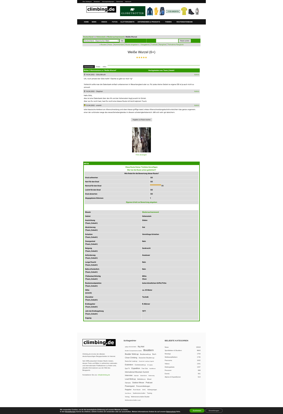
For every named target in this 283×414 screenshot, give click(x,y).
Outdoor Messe (138, 383)
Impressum (128, 1)
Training (149, 393)
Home (86, 22)
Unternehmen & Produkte (149, 22)
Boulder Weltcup (132, 354)
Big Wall (141, 347)
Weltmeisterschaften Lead (133, 400)
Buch (154, 354)
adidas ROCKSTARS (130, 346)
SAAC (144, 389)
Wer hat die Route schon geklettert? (141, 170)
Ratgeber (128, 389)
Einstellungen (70, 411)
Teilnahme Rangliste (176, 44)
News (94, 22)
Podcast (149, 383)
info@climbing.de (104, 375)
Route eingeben (131, 44)
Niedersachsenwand (115, 37)
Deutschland (88, 37)
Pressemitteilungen (143, 386)
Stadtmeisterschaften (139, 393)
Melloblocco (141, 379)
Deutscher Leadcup (131, 361)
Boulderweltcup (145, 354)
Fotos (114, 22)
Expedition (135, 368)
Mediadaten (97, 1)
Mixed (149, 379)
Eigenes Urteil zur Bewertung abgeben (141, 202)
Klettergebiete (127, 22)
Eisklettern (129, 365)
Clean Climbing (131, 358)
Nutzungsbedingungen (108, 1)
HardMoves (152, 368)
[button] (198, 22)
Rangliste (162, 44)
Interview (128, 375)
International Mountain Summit (137, 372)
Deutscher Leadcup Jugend (146, 361)
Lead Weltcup (130, 379)
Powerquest (130, 386)
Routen (103, 44)
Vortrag (127, 397)
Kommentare (119, 44)
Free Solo (145, 368)
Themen (168, 22)
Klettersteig (151, 375)
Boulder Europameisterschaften (133, 350)
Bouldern (148, 350)
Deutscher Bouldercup (146, 358)
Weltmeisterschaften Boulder (140, 397)
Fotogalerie (145, 44)
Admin (196, 75)
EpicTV (127, 368)
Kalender (136, 375)
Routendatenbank (185, 22)
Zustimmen (197, 410)
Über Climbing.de (87, 1)
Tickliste (154, 44)
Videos (104, 22)
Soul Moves (128, 393)
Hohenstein (101, 37)
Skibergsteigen (152, 389)
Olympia (128, 383)
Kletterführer (143, 375)
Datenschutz (119, 1)
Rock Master (137, 389)
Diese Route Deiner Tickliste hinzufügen (141, 167)
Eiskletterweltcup (140, 365)
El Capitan (150, 365)
